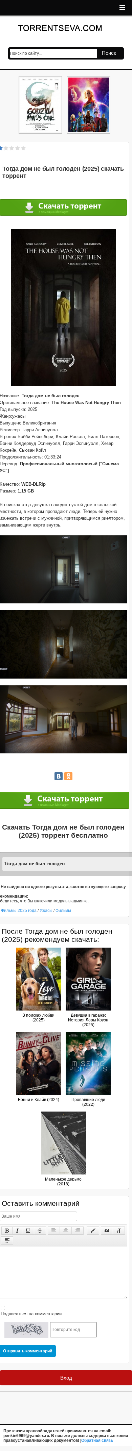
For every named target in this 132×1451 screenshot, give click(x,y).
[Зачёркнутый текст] (40, 1231)
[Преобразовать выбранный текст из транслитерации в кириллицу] (119, 1231)
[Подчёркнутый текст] (28, 1231)
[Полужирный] (7, 1231)
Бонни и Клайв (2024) (38, 1099)
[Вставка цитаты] (107, 1231)
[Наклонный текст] (17, 1231)
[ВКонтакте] (58, 776)
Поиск (109, 53)
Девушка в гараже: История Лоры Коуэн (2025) (88, 1020)
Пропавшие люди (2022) (88, 1102)
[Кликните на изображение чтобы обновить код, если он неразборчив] (26, 1330)
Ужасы (46, 910)
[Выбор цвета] (93, 1231)
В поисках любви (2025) (38, 1017)
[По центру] (66, 1231)
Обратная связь (97, 1440)
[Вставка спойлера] (7, 1240)
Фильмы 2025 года (19, 910)
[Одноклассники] (68, 776)
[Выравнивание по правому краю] (77, 1231)
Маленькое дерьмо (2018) (63, 1181)
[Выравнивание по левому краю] (54, 1231)
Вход (66, 1378)
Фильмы (63, 910)
